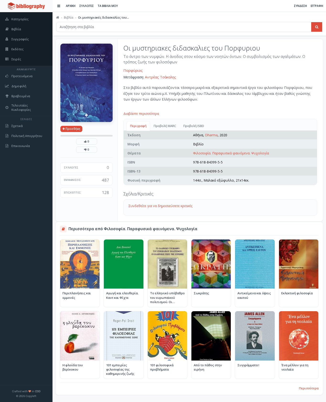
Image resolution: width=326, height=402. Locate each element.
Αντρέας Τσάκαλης (160, 77)
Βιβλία (68, 17)
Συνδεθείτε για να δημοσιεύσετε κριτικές (160, 206)
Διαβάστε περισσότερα (141, 113)
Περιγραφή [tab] (138, 126)
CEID (38, 391)
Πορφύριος (133, 70)
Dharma (211, 135)
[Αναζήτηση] (316, 27)
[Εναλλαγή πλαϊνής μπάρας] (58, 6)
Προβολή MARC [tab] (165, 126)
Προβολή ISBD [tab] (193, 126)
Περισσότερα (309, 388)
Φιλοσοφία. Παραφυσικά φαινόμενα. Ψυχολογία (231, 153)
